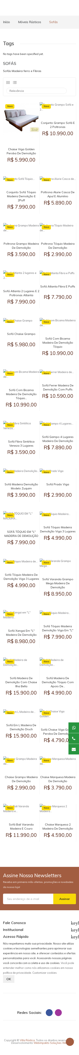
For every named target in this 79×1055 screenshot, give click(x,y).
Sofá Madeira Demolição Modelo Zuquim (21, 486)
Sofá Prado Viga (57, 484)
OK (8, 979)
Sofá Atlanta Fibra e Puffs (57, 286)
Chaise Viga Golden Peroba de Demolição (21, 151)
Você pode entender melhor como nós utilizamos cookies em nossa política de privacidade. (38, 967)
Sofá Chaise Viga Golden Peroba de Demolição (58, 731)
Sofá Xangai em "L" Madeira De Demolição (21, 633)
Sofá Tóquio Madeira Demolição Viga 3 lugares (58, 529)
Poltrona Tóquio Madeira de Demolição (58, 246)
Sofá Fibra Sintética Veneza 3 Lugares (21, 443)
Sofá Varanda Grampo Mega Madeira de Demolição (57, 583)
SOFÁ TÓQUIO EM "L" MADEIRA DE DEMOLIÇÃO (21, 534)
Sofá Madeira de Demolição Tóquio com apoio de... (58, 682)
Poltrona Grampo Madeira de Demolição (21, 246)
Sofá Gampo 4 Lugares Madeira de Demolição (58, 439)
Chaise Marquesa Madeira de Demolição (57, 779)
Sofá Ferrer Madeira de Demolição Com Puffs (58, 387)
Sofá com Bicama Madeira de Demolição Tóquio (58, 342)
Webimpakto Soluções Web (51, 1042)
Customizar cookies (44, 972)
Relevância (36, 90)
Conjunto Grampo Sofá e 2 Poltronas (58, 125)
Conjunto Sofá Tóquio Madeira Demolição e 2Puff (21, 196)
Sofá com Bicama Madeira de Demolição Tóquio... (21, 394)
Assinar (64, 899)
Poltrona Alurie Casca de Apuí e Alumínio (58, 194)
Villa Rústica (27, 1040)
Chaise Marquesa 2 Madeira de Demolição (58, 826)
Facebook (49, 1012)
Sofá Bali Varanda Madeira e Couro (21, 826)
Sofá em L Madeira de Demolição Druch (21, 727)
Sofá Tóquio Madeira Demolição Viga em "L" (57, 628)
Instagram (58, 1012)
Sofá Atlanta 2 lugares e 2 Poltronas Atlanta (21, 293)
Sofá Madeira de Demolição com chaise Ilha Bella (21, 682)
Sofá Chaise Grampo (21, 334)
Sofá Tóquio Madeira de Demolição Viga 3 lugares (21, 577)
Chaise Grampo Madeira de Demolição (21, 779)
